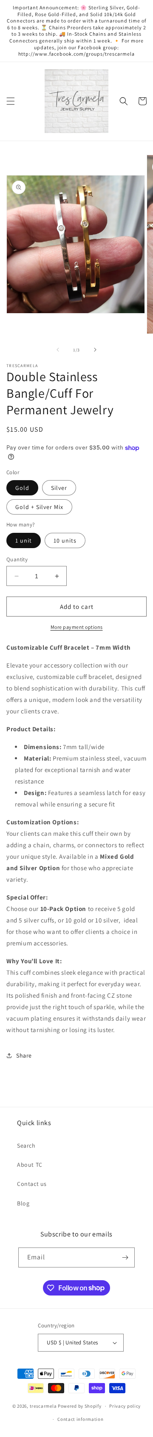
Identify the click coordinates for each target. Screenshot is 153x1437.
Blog (23, 1203)
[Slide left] (57, 349)
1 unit (23, 540)
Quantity (17, 559)
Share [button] (24, 1055)
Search (26, 1145)
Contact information (80, 1419)
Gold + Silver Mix (39, 507)
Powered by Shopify (80, 1406)
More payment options (77, 627)
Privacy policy (125, 1406)
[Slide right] (95, 349)
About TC (29, 1164)
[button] (10, 101)
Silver (59, 488)
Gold (22, 488)
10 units (65, 540)
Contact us (32, 1184)
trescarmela (43, 1406)
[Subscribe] (125, 1257)
